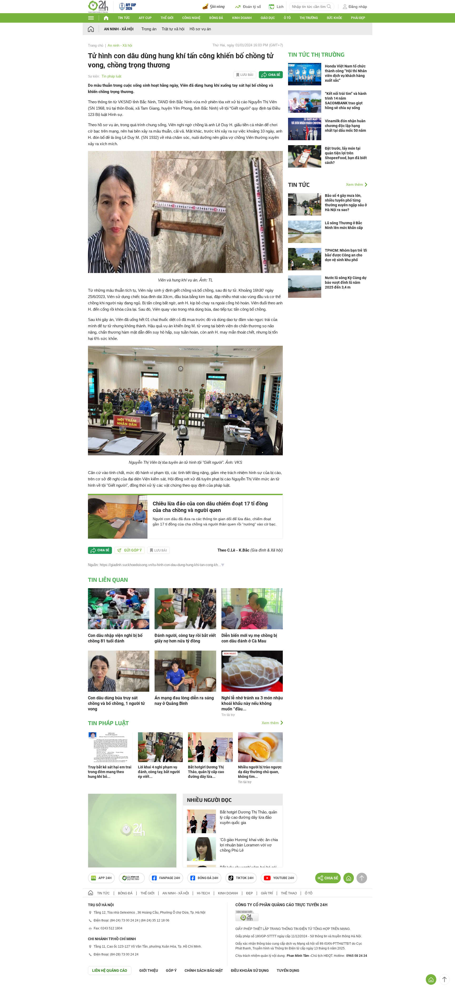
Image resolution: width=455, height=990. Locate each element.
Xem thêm (270, 723)
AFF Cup (145, 18)
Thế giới (167, 18)
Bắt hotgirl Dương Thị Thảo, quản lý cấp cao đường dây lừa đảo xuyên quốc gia (248, 817)
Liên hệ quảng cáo (109, 970)
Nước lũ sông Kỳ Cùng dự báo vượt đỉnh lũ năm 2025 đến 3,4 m (346, 282)
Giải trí (267, 893)
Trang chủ (95, 45)
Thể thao (289, 893)
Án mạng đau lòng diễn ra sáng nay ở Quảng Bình (184, 700)
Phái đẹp (358, 18)
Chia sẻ (274, 75)
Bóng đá (216, 18)
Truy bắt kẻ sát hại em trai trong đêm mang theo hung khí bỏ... (109, 772)
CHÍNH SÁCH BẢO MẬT (204, 970)
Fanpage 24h (169, 878)
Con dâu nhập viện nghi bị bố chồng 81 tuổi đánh (115, 638)
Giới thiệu (148, 970)
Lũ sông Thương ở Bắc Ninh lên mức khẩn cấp (344, 225)
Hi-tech (203, 893)
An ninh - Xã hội (118, 29)
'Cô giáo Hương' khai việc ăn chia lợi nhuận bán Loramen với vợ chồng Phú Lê (249, 844)
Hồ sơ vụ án (200, 29)
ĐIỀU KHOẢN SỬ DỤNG (250, 970)
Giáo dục (268, 18)
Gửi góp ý (133, 550)
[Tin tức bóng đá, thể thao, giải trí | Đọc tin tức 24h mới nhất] (98, 6)
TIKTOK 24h (245, 878)
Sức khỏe (334, 18)
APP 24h (105, 878)
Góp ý (171, 970)
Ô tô (287, 18)
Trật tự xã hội (173, 29)
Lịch (280, 6)
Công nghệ (191, 18)
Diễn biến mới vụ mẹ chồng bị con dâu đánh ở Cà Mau (249, 638)
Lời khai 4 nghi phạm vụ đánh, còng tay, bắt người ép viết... (159, 772)
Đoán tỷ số (252, 6)
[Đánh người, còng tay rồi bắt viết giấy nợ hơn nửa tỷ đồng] (185, 608)
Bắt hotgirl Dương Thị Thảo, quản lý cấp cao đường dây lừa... (206, 772)
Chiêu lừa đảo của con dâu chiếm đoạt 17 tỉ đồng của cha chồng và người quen (210, 506)
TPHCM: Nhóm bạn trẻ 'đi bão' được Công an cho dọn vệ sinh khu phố (346, 255)
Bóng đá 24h (208, 878)
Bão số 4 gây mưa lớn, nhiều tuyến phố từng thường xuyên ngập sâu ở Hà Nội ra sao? (346, 202)
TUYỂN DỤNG (288, 970)
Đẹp (249, 893)
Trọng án (148, 29)
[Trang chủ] (96, 28)
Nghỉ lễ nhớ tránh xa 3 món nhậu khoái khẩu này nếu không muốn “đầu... (252, 703)
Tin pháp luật (111, 76)
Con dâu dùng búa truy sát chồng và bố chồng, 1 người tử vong (116, 703)
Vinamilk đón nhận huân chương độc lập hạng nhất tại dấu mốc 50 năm (345, 126)
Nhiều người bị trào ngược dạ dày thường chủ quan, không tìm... (259, 772)
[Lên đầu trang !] (444, 979)
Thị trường (309, 18)
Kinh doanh (242, 18)
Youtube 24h (283, 878)
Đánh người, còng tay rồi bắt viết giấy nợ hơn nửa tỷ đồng (185, 638)
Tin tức (124, 18)
